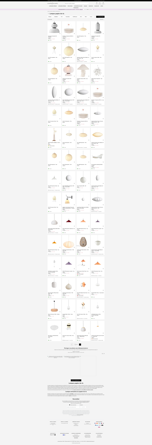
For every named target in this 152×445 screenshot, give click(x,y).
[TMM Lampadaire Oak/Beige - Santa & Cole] (54, 138)
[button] (60, 33)
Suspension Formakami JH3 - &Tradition (95, 36)
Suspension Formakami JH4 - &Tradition (52, 36)
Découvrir (81, 9)
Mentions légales (76, 437)
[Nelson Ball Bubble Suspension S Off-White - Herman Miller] (69, 181)
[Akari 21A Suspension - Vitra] (69, 116)
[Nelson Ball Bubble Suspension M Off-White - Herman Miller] (69, 95)
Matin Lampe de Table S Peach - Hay (82, 271)
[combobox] (76, 3)
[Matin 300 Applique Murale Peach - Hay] (83, 288)
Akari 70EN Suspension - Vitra (81, 142)
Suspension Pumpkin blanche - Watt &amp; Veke (68, 250)
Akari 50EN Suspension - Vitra (81, 164)
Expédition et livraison (76, 423)
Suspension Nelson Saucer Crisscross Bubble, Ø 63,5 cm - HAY (97, 208)
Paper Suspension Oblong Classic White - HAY (53, 293)
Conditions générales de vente (76, 435)
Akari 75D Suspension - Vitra (67, 164)
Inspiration (54, 11)
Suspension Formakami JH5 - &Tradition (67, 79)
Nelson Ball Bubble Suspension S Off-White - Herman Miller (68, 186)
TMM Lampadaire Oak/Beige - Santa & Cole (54, 143)
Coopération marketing (87, 437)
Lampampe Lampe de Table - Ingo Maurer (82, 79)
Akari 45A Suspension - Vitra (52, 164)
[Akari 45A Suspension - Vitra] (54, 160)
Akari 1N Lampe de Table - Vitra (53, 207)
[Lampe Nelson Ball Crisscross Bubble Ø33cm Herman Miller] (83, 202)
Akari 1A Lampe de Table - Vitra (53, 121)
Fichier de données (52, 145)
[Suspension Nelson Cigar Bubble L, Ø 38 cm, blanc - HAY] (54, 95)
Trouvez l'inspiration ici (75, 380)
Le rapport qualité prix (99, 436)
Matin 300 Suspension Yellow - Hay (53, 249)
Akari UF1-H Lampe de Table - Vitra (68, 335)
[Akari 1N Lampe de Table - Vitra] (54, 202)
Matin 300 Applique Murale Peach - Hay (83, 292)
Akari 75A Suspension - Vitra (52, 78)
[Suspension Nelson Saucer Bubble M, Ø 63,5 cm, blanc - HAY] (83, 95)
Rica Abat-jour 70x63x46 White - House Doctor (53, 336)
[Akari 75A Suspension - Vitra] (54, 74)
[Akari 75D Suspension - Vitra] (69, 160)
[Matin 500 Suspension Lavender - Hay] (69, 266)
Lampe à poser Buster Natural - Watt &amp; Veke (83, 250)
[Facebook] (50, 434)
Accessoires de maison (99, 437)
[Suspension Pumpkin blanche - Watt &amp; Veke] (69, 245)
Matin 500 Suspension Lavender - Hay (68, 271)
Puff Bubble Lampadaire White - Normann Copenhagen (53, 272)
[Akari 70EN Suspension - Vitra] (83, 138)
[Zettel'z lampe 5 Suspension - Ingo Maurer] (97, 74)
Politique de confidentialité (80, 414)
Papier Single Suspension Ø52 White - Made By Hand (54, 229)
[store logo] (53, 3)
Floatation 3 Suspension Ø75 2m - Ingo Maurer (97, 100)
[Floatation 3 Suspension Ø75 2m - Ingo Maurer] (97, 95)
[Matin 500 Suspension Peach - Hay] (97, 266)
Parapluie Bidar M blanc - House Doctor (97, 292)
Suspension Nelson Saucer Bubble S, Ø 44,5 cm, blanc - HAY (97, 143)
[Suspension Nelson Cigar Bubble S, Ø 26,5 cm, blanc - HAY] (97, 181)
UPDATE (88, 9)
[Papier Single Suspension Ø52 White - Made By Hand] (54, 224)
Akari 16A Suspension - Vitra (67, 142)
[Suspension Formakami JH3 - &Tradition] (97, 31)
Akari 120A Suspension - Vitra (67, 57)
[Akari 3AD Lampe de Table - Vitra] (83, 309)
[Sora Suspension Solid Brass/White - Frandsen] (97, 160)
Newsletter (87, 423)
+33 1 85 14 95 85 (53, 423)
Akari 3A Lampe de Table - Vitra (96, 57)
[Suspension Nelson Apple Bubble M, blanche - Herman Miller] (97, 245)
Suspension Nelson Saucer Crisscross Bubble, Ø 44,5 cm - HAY (97, 122)
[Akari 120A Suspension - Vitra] (69, 53)
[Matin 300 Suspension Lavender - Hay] (97, 224)
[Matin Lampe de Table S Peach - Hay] (83, 266)
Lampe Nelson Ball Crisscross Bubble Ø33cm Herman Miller (83, 208)
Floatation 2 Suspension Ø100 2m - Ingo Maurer (68, 36)
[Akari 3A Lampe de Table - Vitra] (97, 53)
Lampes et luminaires (50, 11)
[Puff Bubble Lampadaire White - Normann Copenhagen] (54, 266)
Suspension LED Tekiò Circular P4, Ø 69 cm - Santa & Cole (97, 336)
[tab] (50, 17)
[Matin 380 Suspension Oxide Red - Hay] (69, 224)
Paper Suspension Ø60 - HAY (81, 185)
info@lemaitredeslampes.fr (90, 441)
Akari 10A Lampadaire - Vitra (52, 57)
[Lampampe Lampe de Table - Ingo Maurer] (83, 74)
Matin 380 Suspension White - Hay (53, 185)
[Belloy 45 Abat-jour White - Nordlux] (54, 309)
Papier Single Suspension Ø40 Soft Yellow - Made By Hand (82, 336)
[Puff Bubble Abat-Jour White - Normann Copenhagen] (97, 309)
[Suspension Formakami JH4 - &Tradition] (54, 31)
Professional (76, 7)
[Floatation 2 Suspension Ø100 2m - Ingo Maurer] (69, 31)
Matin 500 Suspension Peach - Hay (96, 271)
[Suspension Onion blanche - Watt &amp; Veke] (69, 288)
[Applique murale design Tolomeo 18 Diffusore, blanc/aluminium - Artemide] (69, 202)
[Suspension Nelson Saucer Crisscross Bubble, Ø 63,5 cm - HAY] (97, 202)
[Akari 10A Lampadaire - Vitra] (54, 53)
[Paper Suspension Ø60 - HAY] (83, 181)
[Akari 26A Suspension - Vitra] (83, 31)
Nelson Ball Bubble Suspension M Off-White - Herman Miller (68, 100)
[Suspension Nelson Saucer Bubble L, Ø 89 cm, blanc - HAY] (83, 53)
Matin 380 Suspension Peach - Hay (82, 228)
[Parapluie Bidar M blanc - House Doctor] (97, 288)
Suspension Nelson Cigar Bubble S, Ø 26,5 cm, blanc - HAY (97, 186)
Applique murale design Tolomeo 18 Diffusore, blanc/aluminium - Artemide (68, 208)
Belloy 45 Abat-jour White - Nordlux (54, 314)
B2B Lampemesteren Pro (87, 436)
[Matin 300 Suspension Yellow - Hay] (54, 245)
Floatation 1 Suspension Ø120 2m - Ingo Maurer (82, 122)
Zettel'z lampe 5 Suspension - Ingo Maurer (96, 79)
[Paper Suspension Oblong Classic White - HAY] (54, 288)
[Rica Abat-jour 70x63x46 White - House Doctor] (54, 331)
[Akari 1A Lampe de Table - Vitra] (54, 116)
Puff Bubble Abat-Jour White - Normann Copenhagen (96, 315)
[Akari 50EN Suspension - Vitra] (83, 160)
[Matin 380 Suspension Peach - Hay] (83, 224)
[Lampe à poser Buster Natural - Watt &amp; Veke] (83, 245)
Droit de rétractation (76, 425)
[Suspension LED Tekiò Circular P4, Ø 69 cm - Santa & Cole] (97, 331)
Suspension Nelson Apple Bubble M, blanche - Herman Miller (97, 250)
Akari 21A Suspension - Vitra (67, 121)
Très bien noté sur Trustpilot (54, 0)
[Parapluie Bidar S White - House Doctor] (69, 309)
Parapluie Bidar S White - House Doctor (68, 315)
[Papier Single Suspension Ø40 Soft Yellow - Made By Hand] (83, 331)
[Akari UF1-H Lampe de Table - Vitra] (69, 331)
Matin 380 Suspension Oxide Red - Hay (69, 228)
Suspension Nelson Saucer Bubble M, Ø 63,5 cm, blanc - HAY (83, 100)
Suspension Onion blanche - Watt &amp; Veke (68, 293)
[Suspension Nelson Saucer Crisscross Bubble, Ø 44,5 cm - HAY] (97, 116)
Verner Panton (99, 435)
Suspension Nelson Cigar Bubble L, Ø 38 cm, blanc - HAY (54, 100)
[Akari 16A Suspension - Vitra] (69, 138)
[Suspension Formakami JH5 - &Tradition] (69, 74)
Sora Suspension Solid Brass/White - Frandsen (97, 165)
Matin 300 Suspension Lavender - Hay (97, 228)
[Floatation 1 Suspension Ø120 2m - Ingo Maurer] (83, 116)
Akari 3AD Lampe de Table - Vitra (82, 314)
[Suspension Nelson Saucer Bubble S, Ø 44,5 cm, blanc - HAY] (97, 138)
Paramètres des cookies (87, 435)
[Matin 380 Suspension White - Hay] (54, 181)
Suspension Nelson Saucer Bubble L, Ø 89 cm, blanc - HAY (83, 58)
